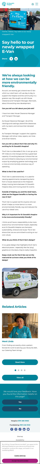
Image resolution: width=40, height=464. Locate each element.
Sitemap (20, 436)
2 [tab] (18, 370)
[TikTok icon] (20, 429)
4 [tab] (24, 370)
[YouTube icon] (28, 429)
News (11, 31)
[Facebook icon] (11, 429)
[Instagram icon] (15, 429)
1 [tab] (15, 370)
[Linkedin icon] (24, 429)
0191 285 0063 (23, 421)
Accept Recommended (20, 461)
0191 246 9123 (25, 425)
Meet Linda (7, 341)
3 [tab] (21, 370)
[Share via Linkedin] (16, 58)
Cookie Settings (20, 455)
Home (4, 31)
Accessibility (20, 440)
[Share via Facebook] (11, 58)
